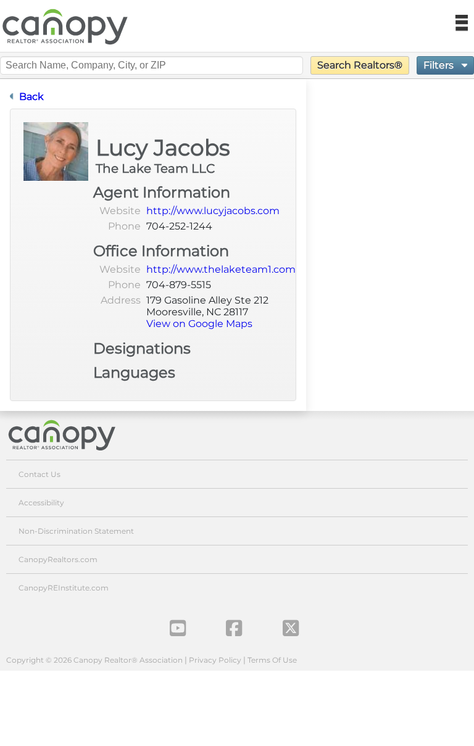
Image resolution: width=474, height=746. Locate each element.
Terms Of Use (272, 660)
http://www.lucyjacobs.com (213, 211)
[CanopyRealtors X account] (291, 628)
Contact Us (39, 474)
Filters (439, 65)
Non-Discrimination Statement (76, 531)
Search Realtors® (359, 65)
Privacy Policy (215, 660)
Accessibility (41, 502)
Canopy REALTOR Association (70, 26)
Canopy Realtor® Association (71, 434)
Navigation (461, 23)
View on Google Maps (199, 323)
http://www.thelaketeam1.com (221, 269)
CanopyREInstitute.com (64, 587)
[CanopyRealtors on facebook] (234, 628)
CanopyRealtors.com (58, 559)
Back (31, 96)
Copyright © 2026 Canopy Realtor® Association (94, 660)
